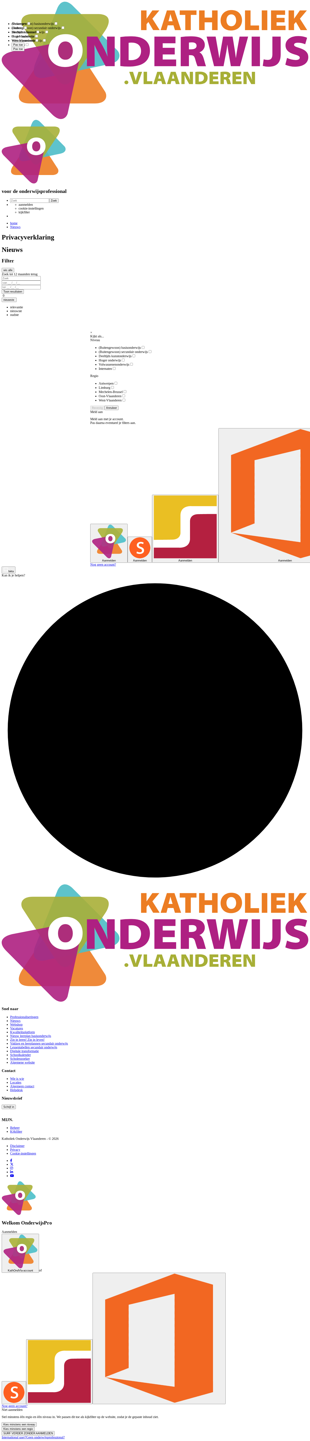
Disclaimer (17, 1146)
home (14, 223)
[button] (9, 300)
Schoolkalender (20, 1055)
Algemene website (22, 1062)
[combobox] (155, 311)
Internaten (105, 368)
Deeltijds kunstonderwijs (115, 356)
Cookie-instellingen (23, 1153)
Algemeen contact (22, 1086)
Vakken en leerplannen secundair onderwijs (39, 1043)
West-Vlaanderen (110, 400)
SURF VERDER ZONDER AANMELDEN (28, 1433)
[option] (16, 307)
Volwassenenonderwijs (114, 364)
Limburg (104, 387)
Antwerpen (106, 383)
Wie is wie (17, 1078)
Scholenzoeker (20, 1058)
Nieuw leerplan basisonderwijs (30, 1036)
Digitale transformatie (24, 1051)
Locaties (15, 1082)
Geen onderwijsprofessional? (45, 1437)
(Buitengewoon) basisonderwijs (120, 347)
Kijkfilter (16, 1131)
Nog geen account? (103, 564)
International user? (14, 1437)
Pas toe (18, 49)
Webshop (16, 1024)
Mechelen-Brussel (111, 392)
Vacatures (16, 1028)
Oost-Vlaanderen (110, 396)
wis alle (7, 270)
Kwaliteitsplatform (22, 1032)
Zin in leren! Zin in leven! (27, 1039)
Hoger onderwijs (110, 360)
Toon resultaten (12, 291)
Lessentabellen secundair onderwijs (33, 1047)
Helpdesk (16, 1090)
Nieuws (15, 227)
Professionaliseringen (24, 1017)
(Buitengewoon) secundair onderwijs (123, 352)
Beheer (15, 1128)
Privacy (15, 1149)
